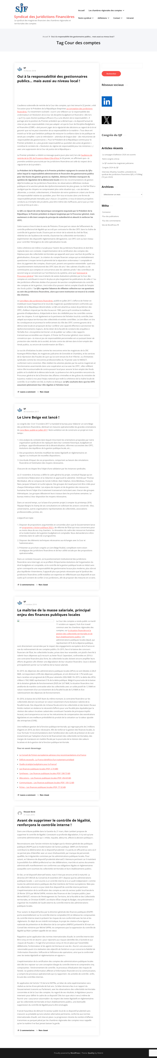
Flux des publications (110, 216)
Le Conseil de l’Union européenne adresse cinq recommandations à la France (52, 755)
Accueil (81, 10)
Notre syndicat (84, 18)
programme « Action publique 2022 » (38, 527)
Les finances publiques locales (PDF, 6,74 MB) (38, 769)
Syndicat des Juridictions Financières (44, 16)
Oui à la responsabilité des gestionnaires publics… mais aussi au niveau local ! (82, 36)
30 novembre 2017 (31, 411)
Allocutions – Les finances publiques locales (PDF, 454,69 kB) (45, 778)
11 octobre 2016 (30, 604)
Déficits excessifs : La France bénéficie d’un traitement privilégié (46, 759)
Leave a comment (28, 392)
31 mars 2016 (29, 815)
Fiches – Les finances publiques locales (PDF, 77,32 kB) (42, 787)
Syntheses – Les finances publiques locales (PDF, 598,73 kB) (44, 773)
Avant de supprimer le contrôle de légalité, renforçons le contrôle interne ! (54, 822)
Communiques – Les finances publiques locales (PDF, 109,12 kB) (46, 782)
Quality (91, 1053)
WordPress (75, 1053)
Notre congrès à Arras (110, 159)
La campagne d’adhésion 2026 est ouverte (119, 154)
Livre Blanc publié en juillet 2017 (34, 430)
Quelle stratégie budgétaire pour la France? (38, 764)
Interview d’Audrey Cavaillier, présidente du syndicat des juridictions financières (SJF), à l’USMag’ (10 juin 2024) (122, 174)
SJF (25, 68)
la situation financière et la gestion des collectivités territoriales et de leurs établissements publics (74, 633)
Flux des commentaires (111, 221)
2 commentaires (27, 584)
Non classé (44, 392)
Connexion (106, 212)
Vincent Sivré (29, 812)
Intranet (130, 18)
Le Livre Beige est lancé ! (38, 417)
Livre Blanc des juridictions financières (36, 300)
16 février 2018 (30, 71)
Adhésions (102, 18)
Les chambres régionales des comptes (105, 10)
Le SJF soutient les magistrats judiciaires (118, 163)
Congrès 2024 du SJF (110, 167)
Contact (116, 18)
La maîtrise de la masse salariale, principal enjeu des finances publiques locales (53, 612)
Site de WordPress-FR (110, 225)
